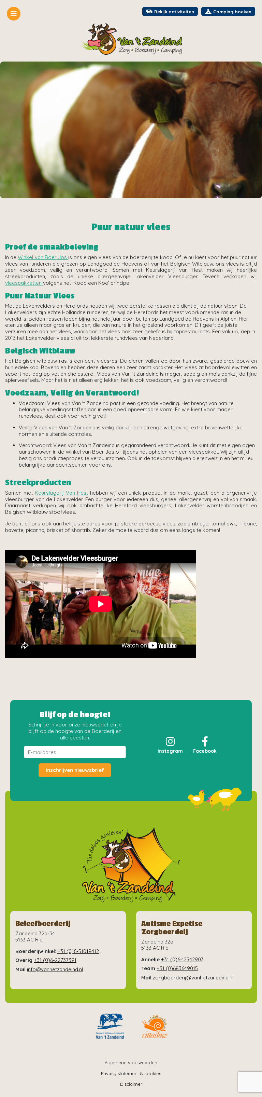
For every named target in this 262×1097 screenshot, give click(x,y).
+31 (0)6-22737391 (55, 960)
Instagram (170, 751)
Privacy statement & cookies (131, 1073)
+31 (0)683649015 (177, 968)
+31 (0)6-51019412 (78, 951)
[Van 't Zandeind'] (131, 39)
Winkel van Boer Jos (43, 257)
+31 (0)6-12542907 (182, 959)
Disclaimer (131, 1084)
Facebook (205, 751)
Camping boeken (232, 11)
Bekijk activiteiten (174, 11)
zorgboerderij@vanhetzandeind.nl (193, 977)
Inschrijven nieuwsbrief (75, 770)
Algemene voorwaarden (131, 1062)
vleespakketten (24, 283)
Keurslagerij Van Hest (61, 493)
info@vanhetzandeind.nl (55, 969)
